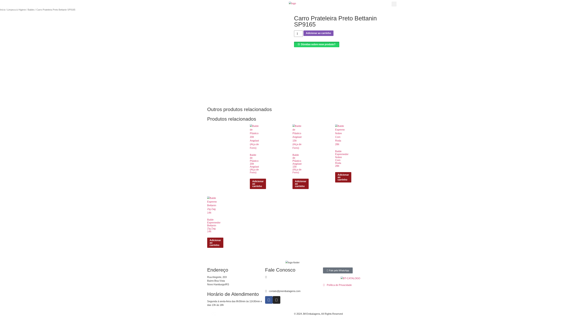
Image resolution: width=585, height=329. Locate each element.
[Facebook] (269, 300)
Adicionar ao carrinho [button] (258, 183)
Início (2, 10)
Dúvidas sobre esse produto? (318, 44)
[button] (394, 4)
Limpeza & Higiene (16, 10)
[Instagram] (276, 300)
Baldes (31, 10)
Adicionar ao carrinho (318, 33)
